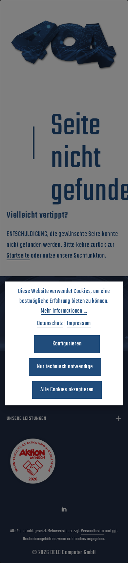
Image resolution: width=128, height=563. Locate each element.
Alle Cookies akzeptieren (67, 390)
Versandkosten (92, 531)
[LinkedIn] (64, 510)
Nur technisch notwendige (65, 367)
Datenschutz (50, 323)
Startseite (18, 256)
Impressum (79, 323)
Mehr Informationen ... (64, 311)
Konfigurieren (67, 344)
